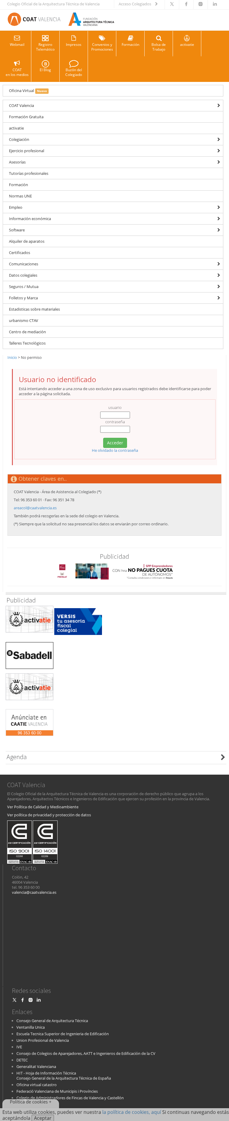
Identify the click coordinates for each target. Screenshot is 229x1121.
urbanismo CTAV (23, 320)
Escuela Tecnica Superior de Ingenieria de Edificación (62, 1033)
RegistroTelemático (45, 47)
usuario (115, 407)
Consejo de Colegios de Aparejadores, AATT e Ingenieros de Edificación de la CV (85, 1053)
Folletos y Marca (23, 298)
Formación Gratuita (26, 116)
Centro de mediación (27, 331)
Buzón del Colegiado (73, 72)
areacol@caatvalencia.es (35, 507)
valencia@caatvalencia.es (34, 892)
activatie (187, 44)
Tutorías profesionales (28, 173)
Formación (130, 44)
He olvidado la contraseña (115, 450)
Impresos (73, 44)
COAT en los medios (17, 72)
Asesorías (17, 162)
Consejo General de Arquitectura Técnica (52, 1020)
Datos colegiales (23, 275)
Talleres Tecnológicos (27, 343)
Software (17, 230)
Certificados (19, 252)
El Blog (45, 69)
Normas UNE (20, 196)
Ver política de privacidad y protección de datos (49, 815)
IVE (19, 1047)
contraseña (115, 421)
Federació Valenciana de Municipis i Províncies (57, 1091)
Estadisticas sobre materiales (34, 309)
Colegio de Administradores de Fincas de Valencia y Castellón (70, 1097)
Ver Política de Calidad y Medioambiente (42, 806)
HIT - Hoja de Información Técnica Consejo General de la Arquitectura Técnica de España (63, 1075)
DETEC (22, 1060)
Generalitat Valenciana (36, 1066)
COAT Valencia (21, 105)
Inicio (12, 357)
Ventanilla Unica (30, 1027)
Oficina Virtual (28, 90)
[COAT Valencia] (60, 20)
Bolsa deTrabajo (158, 47)
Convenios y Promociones (102, 47)
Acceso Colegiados (135, 4)
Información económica (30, 218)
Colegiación (19, 139)
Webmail (17, 44)
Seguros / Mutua (23, 286)
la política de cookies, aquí (131, 1112)
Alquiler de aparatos (26, 241)
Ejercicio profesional (26, 150)
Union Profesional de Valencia (42, 1040)
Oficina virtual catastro (36, 1084)
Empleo (15, 207)
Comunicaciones (23, 264)
